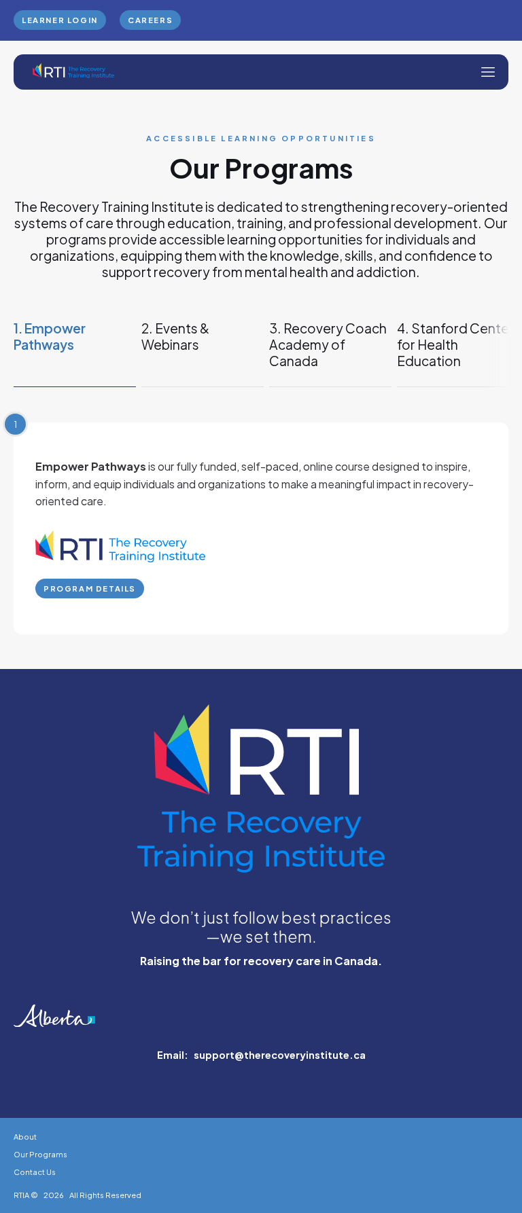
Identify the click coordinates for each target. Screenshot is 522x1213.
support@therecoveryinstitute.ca (280, 1055)
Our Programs (40, 1154)
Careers (150, 19)
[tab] (75, 353)
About (25, 1136)
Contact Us (35, 1171)
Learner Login (60, 19)
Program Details (90, 588)
